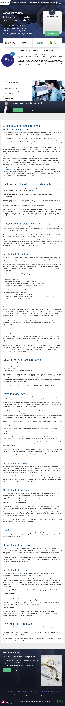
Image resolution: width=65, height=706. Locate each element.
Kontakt (52, 691)
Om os (57, 691)
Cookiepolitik (17, 691)
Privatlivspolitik (10, 691)
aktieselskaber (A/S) (11, 169)
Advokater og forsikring (27, 691)
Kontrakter (52, 2)
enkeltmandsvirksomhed (25, 171)
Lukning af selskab (32, 2)
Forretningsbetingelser (45, 691)
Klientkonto (35, 691)
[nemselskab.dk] (4, 2)
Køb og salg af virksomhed (43, 2)
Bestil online (51, 33)
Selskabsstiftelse (14, 2)
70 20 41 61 (61, 2)
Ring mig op (30, 110)
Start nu (16, 110)
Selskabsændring (23, 2)
